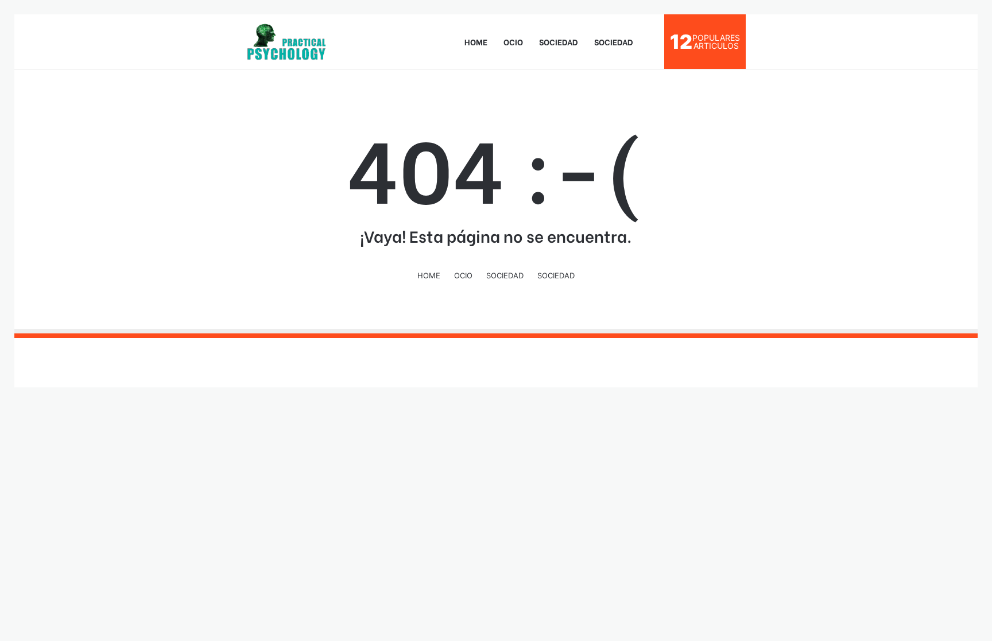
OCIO (513, 42)
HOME (475, 42)
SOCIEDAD (558, 42)
